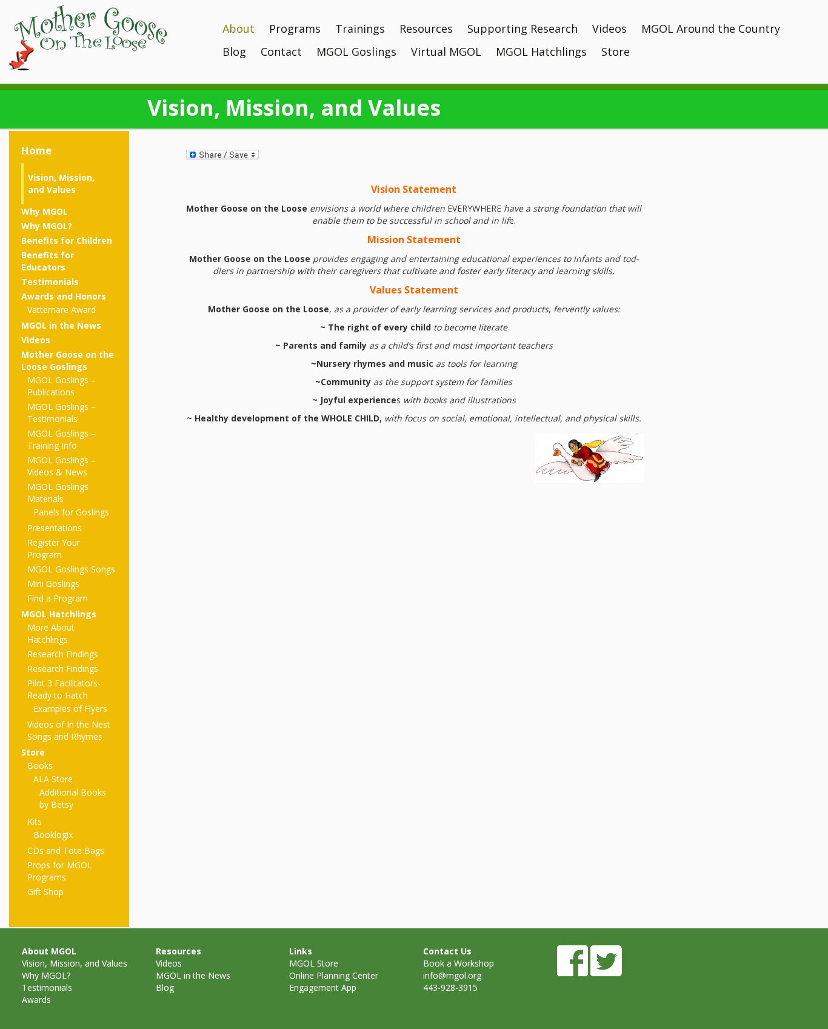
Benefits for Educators (47, 261)
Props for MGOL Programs (59, 871)
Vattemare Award (61, 309)
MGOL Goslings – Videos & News (61, 466)
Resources (426, 28)
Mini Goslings (53, 583)
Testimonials (50, 281)
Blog (234, 51)
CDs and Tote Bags (65, 850)
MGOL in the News (61, 325)
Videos (609, 28)
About (238, 28)
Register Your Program (53, 548)
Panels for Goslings (71, 512)
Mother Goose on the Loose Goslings (67, 360)
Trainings (360, 28)
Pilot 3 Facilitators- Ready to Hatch (64, 689)
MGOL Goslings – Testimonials (61, 412)
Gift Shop (45, 891)
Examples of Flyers (70, 708)
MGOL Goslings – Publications (61, 386)
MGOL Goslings (356, 51)
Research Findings (62, 654)
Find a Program (57, 598)
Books (40, 765)
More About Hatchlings (51, 633)
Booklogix (53, 834)
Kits (34, 821)
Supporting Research (522, 28)
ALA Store (53, 779)
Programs (295, 28)
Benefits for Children (66, 240)
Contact (281, 51)
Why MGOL (44, 211)
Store (615, 51)
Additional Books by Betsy (72, 798)
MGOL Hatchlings (541, 51)
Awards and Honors (63, 296)
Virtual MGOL (446, 51)
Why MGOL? (46, 226)
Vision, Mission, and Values (61, 183)
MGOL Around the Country (710, 28)
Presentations (54, 528)
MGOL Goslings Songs (71, 569)
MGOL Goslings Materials (57, 492)
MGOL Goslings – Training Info (61, 439)
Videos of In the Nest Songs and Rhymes (68, 730)
